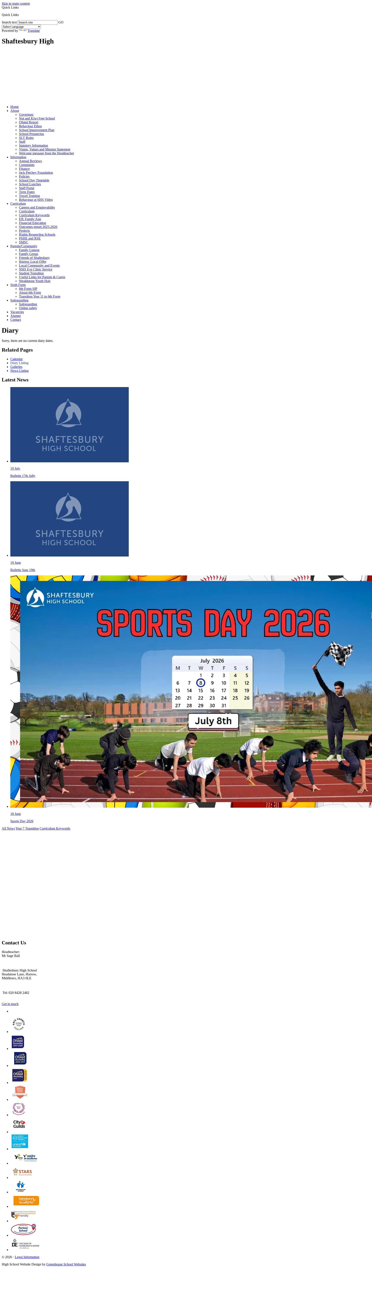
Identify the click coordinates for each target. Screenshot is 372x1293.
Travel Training (29, 196)
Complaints (26, 165)
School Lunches (30, 184)
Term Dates (27, 192)
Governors (26, 114)
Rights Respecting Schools (37, 234)
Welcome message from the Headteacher (46, 153)
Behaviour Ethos (30, 126)
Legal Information (27, 1257)
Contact (15, 319)
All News (8, 828)
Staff (22, 141)
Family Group (28, 254)
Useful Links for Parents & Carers (42, 277)
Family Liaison (29, 250)
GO (61, 22)
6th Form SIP (28, 289)
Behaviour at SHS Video (36, 199)
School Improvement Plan (36, 130)
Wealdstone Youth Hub (34, 281)
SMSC (23, 242)
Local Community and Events (39, 265)
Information (18, 157)
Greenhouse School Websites (66, 1264)
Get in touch (10, 1004)
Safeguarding (19, 300)
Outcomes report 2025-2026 (38, 227)
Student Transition (31, 273)
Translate (34, 30)
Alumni (15, 316)
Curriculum (18, 203)
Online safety (28, 308)
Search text (9, 22)
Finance (24, 169)
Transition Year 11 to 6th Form (39, 296)
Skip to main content (16, 3)
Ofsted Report (28, 122)
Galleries (16, 367)
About (14, 110)
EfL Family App (30, 219)
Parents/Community (23, 246)
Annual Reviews (30, 161)
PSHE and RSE (30, 238)
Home (14, 107)
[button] (20, 14)
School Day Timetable (34, 180)
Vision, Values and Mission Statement (44, 149)
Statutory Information (33, 145)
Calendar (16, 359)
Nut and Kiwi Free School (37, 118)
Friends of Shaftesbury (34, 258)
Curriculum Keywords (34, 215)
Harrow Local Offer (32, 261)
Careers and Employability (37, 207)
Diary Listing (19, 363)
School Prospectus (31, 134)
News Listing (19, 370)
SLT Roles (26, 138)
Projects (24, 230)
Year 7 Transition (27, 828)
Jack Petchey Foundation (36, 172)
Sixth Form (18, 285)
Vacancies (17, 312)
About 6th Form (30, 292)
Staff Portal (26, 188)
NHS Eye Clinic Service (35, 269)
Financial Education (32, 223)
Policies (24, 176)
